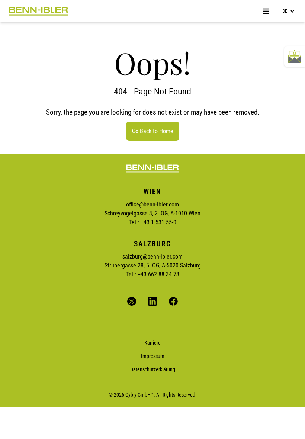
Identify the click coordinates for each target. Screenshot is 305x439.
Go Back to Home (152, 131)
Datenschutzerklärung (152, 369)
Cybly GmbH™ (139, 395)
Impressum (152, 356)
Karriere (152, 343)
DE (284, 11)
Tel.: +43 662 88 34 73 (152, 274)
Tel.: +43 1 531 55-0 (152, 222)
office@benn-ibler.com (152, 204)
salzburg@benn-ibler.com (152, 256)
